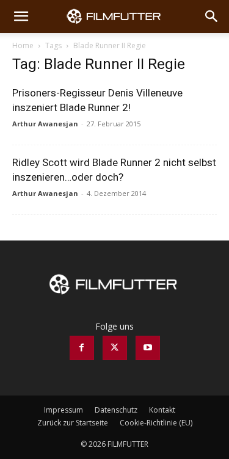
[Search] (212, 16)
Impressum (63, 410)
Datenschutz (116, 410)
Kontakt (162, 410)
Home (23, 45)
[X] (115, 348)
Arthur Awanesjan (45, 123)
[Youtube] (148, 348)
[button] (20, 16)
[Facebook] (82, 348)
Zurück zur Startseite (72, 422)
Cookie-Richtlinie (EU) (156, 422)
